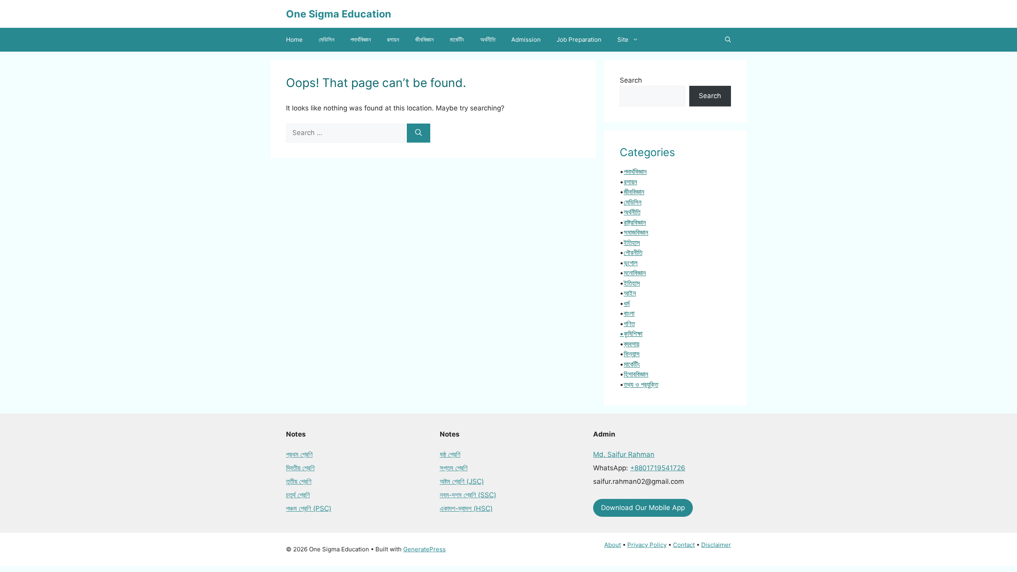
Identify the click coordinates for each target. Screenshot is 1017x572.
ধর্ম (627, 303)
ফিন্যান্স (632, 354)
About (612, 545)
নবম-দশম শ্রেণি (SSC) (468, 495)
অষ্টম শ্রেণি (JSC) (462, 481)
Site (622, 39)
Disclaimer (716, 545)
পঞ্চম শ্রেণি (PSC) (308, 508)
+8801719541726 (657, 468)
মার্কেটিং (457, 39)
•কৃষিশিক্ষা (631, 334)
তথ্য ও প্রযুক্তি (641, 384)
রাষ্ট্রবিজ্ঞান (635, 222)
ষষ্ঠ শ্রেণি (450, 454)
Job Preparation (579, 39)
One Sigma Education (338, 14)
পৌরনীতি (633, 253)
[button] (728, 40)
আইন (630, 293)
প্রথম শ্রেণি (299, 454)
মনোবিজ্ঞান (635, 273)
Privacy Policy (647, 545)
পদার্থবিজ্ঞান (360, 39)
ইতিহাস (632, 243)
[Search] (418, 133)
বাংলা (629, 313)
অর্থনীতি (487, 39)
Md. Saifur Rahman (623, 454)
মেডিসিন (326, 39)
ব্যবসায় (631, 344)
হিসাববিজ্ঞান (636, 374)
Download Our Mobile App (643, 508)
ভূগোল (631, 263)
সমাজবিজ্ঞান (636, 232)
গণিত (629, 324)
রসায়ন (393, 39)
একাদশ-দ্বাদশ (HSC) (466, 508)
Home (294, 39)
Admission (526, 39)
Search (631, 80)
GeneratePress (424, 549)
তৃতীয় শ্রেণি (298, 481)
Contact (684, 545)
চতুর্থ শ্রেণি (298, 495)
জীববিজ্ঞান (424, 39)
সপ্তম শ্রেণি (454, 468)
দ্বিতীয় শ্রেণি (300, 468)
